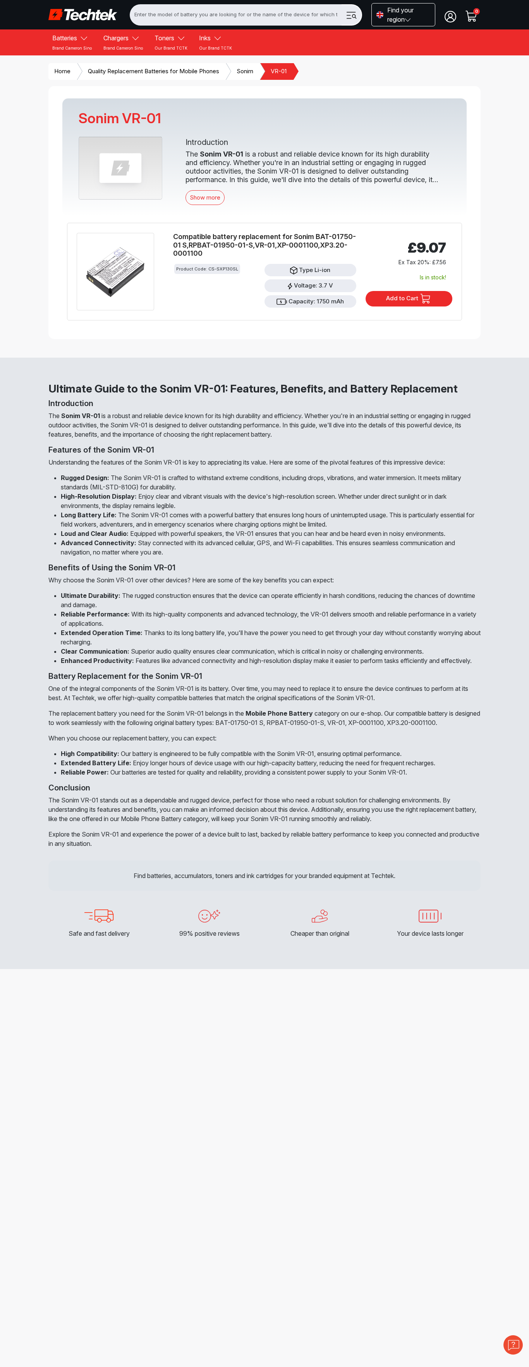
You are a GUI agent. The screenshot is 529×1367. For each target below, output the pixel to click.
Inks (215, 42)
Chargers (123, 42)
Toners (171, 42)
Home (62, 71)
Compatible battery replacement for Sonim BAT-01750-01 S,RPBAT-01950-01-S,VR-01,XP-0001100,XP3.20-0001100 (264, 244)
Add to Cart (403, 298)
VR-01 (279, 71)
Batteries (72, 42)
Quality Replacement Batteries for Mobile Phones (153, 71)
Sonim (245, 71)
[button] (403, 14)
